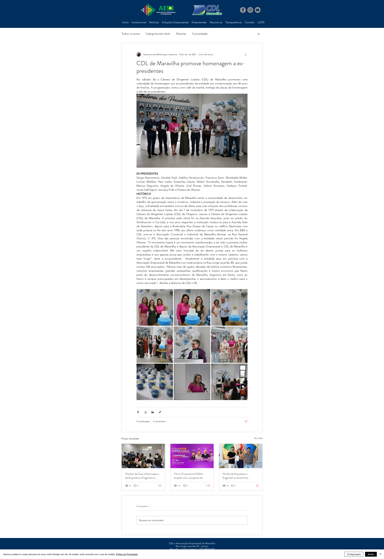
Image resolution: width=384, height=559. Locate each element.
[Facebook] (243, 10)
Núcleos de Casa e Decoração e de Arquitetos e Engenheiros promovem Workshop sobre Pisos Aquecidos (143, 476)
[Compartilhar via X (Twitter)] (145, 412)
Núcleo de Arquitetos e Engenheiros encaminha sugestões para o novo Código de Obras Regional (240, 476)
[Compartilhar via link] (160, 412)
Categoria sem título (158, 33)
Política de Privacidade (127, 554)
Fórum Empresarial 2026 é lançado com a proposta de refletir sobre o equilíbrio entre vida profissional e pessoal (190, 476)
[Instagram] (250, 10)
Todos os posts (131, 33)
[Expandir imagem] (154, 307)
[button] (258, 34)
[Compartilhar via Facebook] (137, 412)
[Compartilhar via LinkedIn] (152, 412)
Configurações (354, 554)
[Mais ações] (246, 54)
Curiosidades (200, 33)
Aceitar (371, 554)
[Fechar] (380, 554)
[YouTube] (258, 10)
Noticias (181, 33)
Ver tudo (258, 438)
